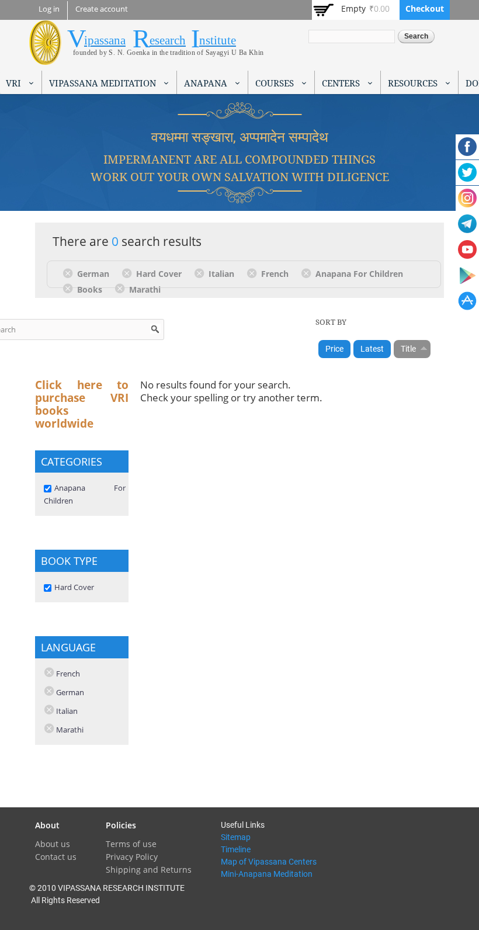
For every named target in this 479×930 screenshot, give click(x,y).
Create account (101, 9)
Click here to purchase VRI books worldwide (82, 404)
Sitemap (236, 837)
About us (52, 843)
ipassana (105, 40)
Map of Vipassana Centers (269, 861)
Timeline (236, 849)
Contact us (56, 856)
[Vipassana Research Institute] (45, 58)
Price (334, 348)
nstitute (217, 40)
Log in (49, 9)
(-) (70, 273)
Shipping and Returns (149, 869)
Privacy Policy (132, 856)
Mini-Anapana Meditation (267, 874)
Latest (372, 348)
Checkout (424, 8)
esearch (168, 40)
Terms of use (131, 843)
